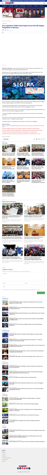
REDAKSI (4, 461)
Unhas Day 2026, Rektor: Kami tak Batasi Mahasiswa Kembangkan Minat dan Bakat (38, 181)
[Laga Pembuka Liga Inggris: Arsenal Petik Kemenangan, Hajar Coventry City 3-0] (5, 357)
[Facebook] (18, 468)
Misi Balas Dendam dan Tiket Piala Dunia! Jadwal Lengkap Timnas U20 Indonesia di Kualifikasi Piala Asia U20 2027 (27, 346)
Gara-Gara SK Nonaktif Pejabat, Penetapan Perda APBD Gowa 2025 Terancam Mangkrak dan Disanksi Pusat (25, 302)
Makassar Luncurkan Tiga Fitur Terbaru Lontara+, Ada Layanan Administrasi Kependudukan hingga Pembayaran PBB (38, 167)
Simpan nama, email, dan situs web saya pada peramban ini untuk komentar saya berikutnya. (21, 289)
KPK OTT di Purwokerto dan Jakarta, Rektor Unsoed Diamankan (23, 377)
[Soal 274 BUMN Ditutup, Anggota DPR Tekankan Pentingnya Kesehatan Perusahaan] (5, 421)
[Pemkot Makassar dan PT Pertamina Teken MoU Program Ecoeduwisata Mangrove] (5, 442)
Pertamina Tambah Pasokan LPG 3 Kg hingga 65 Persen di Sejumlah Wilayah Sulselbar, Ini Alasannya (25, 410)
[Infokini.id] (10, 3)
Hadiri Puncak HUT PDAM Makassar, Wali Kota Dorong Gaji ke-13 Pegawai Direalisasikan (8, 181)
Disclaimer (4, 456)
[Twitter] (20, 468)
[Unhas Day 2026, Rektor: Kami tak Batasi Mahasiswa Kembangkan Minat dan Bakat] (38, 175)
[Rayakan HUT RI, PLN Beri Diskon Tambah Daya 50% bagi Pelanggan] (5, 404)
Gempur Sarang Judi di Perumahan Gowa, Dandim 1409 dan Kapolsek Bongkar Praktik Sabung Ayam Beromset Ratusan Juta (26, 372)
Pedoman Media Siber (6, 457)
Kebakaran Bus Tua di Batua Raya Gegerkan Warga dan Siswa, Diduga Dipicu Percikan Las (25, 325)
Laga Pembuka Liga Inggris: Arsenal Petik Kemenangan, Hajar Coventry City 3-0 (26, 356)
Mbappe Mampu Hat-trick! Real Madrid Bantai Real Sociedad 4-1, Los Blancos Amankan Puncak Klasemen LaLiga (25, 340)
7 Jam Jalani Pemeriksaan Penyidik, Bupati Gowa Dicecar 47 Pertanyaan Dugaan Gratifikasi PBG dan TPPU (26, 389)
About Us (4, 452)
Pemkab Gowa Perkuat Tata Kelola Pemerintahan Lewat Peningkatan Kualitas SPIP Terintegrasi (27, 431)
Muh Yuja (6, 29)
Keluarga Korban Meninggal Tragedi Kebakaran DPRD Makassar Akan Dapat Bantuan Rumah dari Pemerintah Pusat (25, 436)
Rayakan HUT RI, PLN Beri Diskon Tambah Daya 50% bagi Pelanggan (23, 403)
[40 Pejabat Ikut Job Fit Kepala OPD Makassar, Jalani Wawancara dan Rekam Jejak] (8, 161)
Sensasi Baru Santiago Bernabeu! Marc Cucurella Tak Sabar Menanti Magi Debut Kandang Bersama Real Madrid (26, 351)
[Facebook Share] (34, 139)
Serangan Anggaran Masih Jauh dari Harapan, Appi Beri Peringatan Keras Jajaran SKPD (20, 128)
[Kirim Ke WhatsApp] (44, 139)
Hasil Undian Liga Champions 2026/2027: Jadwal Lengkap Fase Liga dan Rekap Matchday (25, 335)
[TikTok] (29, 468)
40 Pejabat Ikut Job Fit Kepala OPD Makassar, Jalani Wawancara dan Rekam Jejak (19, 132)
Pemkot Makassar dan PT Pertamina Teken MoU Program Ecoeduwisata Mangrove (27, 441)
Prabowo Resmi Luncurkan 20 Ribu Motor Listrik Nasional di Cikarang (24, 415)
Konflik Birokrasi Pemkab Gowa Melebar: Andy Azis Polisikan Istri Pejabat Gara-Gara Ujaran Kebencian (26, 367)
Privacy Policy (5, 459)
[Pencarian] (44, 3)
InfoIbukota (4, 23)
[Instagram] (23, 468)
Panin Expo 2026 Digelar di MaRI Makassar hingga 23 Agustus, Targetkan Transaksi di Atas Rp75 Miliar (25, 399)
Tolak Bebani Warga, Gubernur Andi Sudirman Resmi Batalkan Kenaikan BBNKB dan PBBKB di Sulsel (26, 319)
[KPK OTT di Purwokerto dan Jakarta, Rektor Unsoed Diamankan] (5, 378)
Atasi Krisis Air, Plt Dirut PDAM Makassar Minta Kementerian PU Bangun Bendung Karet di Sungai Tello (23, 126)
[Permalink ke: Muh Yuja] (3, 30)
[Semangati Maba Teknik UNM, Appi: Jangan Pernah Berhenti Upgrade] (23, 175)
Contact (3, 454)
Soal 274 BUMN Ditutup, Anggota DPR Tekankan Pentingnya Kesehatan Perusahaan (24, 421)
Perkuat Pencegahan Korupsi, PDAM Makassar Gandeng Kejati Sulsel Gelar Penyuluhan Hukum (22, 130)
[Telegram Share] (41, 139)
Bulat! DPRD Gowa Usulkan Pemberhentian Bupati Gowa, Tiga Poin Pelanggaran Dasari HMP (26, 383)
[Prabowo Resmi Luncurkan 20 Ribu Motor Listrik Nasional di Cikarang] (5, 416)
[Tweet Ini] (37, 139)
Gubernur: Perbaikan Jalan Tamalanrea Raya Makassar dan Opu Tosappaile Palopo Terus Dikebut (8, 194)
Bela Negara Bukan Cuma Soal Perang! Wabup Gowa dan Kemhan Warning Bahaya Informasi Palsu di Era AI (27, 308)
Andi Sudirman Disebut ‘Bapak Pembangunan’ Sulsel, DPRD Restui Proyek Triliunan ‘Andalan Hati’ (26, 314)
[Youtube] (25, 468)
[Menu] (3, 3)
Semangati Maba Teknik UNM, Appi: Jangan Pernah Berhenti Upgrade (23, 181)
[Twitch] (27, 468)
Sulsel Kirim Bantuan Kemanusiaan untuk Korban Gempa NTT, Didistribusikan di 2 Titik (21, 133)
